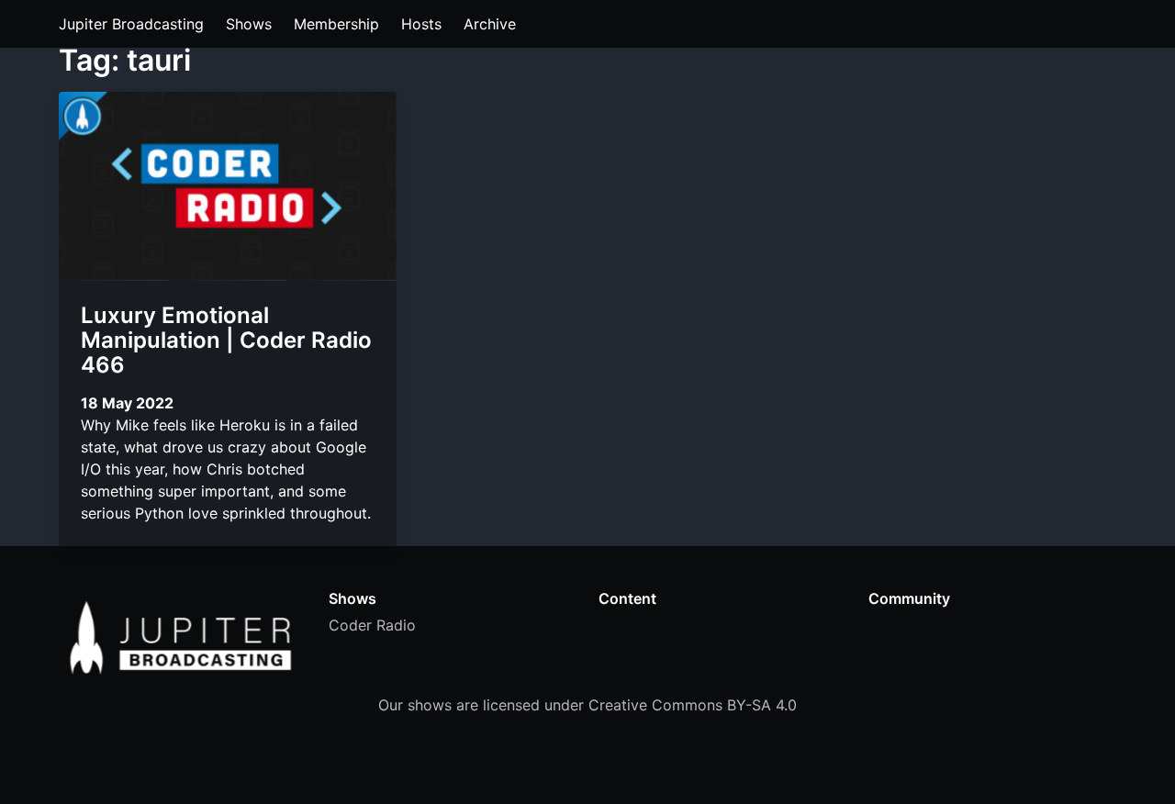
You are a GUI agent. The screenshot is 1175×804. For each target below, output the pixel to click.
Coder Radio (372, 625)
